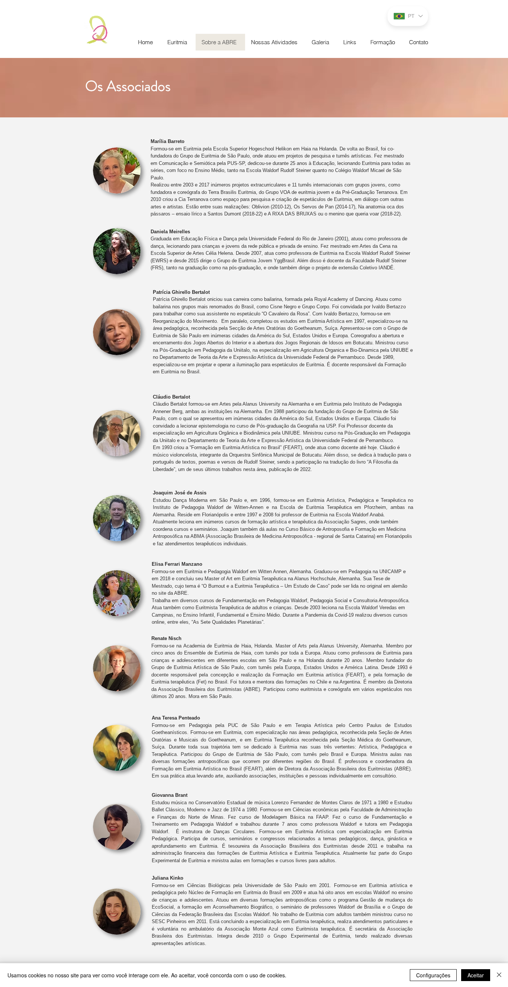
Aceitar (475, 975)
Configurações (433, 975)
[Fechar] (499, 975)
